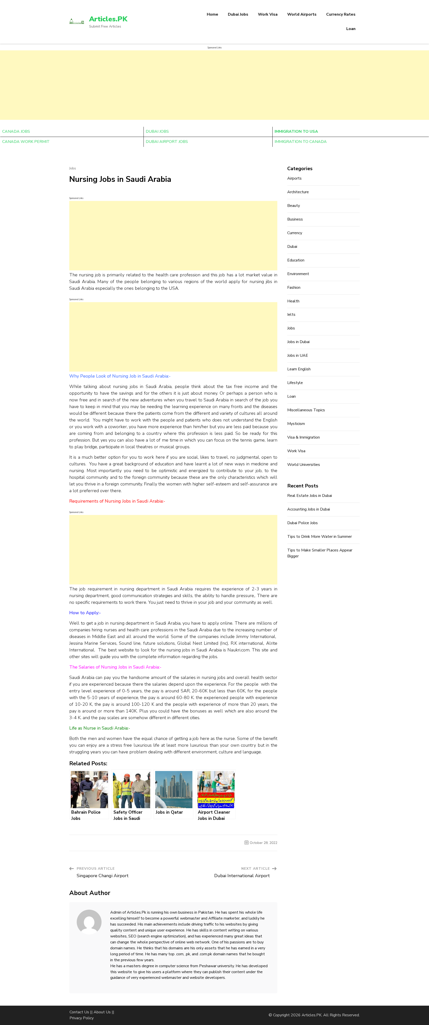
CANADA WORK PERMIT (26, 141)
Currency (294, 233)
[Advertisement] (214, 85)
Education (295, 260)
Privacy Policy (82, 1018)
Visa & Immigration (303, 437)
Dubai (292, 246)
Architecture (298, 192)
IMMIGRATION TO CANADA (301, 141)
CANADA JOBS (16, 131)
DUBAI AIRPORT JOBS (167, 141)
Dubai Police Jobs (302, 523)
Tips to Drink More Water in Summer (319, 536)
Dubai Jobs (238, 14)
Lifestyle (295, 382)
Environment (298, 274)
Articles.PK (108, 19)
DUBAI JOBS (157, 131)
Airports (294, 178)
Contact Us (79, 1012)
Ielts (291, 314)
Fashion (293, 287)
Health (293, 301)
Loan (351, 29)
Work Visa (268, 14)
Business (295, 219)
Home (212, 14)
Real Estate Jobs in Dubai (309, 495)
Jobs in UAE (297, 355)
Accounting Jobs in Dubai (308, 509)
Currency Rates (341, 14)
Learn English (299, 369)
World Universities (303, 464)
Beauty (293, 205)
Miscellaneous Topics (306, 410)
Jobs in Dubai (298, 342)
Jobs (72, 168)
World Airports (302, 14)
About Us (102, 1012)
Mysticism (296, 423)
